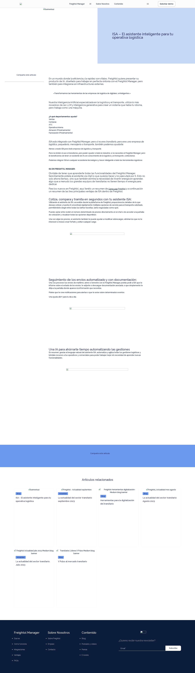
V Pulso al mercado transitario (72, 561)
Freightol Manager (26, 632)
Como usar (113, 189)
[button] (5, 80)
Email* (121, 645)
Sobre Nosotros (59, 632)
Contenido (89, 632)
